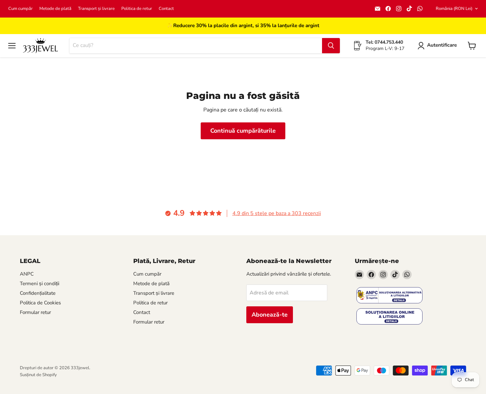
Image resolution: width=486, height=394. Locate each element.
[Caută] (331, 45)
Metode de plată (55, 8)
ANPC (27, 274)
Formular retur (35, 312)
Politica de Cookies (40, 302)
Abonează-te (270, 315)
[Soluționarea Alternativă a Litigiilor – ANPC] (389, 295)
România (454, 9)
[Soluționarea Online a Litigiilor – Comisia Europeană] (389, 317)
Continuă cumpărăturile (243, 131)
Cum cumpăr (20, 8)
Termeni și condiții (39, 283)
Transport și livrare (96, 8)
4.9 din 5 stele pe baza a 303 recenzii (276, 213)
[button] (439, 46)
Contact (166, 8)
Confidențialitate (38, 293)
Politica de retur (136, 8)
